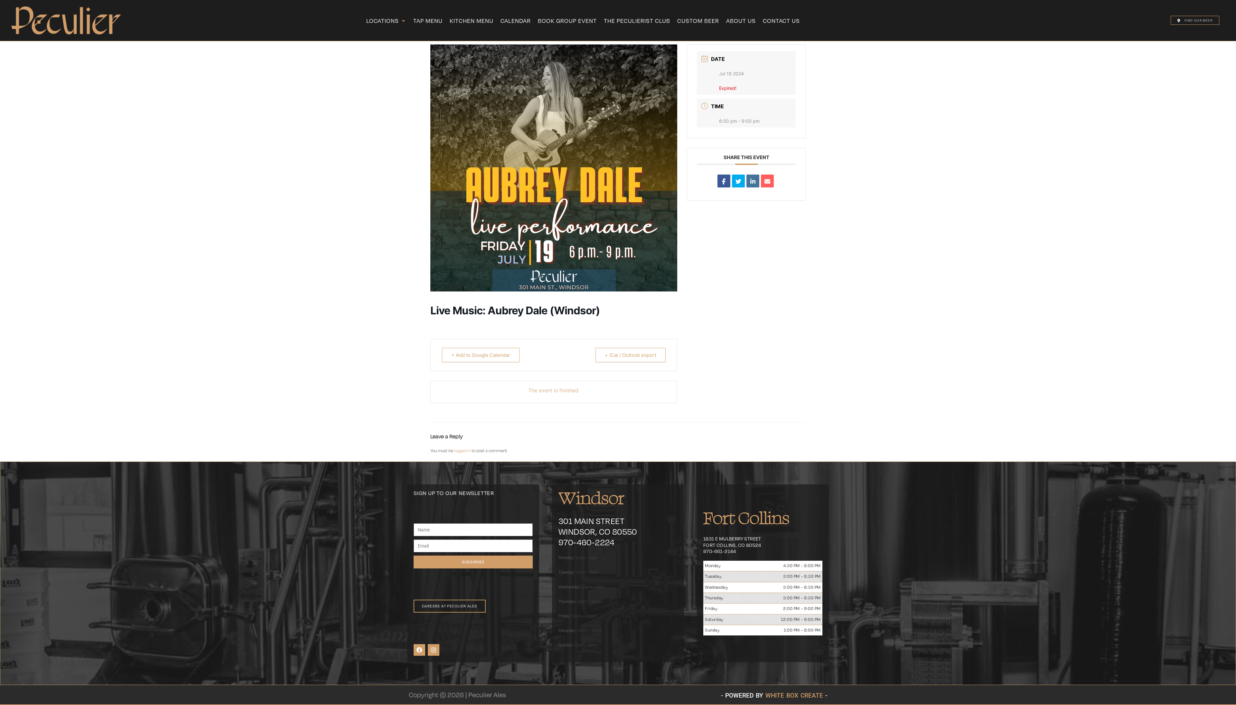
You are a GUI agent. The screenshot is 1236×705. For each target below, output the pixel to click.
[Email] (767, 181)
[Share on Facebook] (723, 181)
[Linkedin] (752, 181)
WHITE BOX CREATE (794, 695)
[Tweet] (738, 181)
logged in (462, 450)
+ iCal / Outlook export (630, 355)
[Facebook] (419, 650)
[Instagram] (433, 650)
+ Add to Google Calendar (480, 355)
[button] (386, 21)
